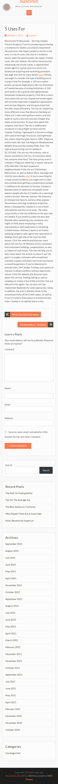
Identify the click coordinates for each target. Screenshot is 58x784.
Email (8, 404)
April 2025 (10, 578)
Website (9, 418)
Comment (10, 349)
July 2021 (10, 681)
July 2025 (10, 557)
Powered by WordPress (17, 775)
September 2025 (13, 543)
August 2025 (12, 550)
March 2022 (11, 640)
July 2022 (10, 612)
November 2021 (13, 660)
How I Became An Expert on (19, 520)
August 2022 (12, 605)
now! (41, 74)
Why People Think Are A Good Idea (23, 513)
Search (8, 465)
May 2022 (10, 626)
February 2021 (12, 709)
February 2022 (12, 647)
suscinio (33, 35)
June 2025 (10, 564)
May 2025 (10, 571)
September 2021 (13, 674)
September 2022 (13, 599)
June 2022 (10, 619)
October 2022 (12, 592)
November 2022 (13, 585)
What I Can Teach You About (25, 314)
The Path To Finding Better (19, 493)
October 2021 (12, 667)
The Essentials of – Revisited (33, 324)
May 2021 (10, 695)
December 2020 (13, 715)
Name (8, 388)
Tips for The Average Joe (17, 499)
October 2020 (12, 729)
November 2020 (13, 722)
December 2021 (13, 654)
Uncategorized (12, 753)
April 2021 (10, 702)
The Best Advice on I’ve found (20, 506)
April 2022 (10, 633)
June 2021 (10, 688)
